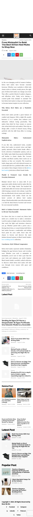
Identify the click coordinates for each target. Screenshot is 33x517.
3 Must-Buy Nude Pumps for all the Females (21, 480)
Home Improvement (6, 318)
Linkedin (12, 511)
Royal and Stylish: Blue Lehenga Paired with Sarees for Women (9, 420)
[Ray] (3, 50)
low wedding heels (8, 239)
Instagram (23, 507)
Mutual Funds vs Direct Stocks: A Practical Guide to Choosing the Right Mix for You (20, 351)
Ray (7, 50)
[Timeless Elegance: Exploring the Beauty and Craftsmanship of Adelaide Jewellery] (6, 471)
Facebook (12, 507)
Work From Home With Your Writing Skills (20, 339)
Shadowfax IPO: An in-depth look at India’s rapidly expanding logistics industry (21, 374)
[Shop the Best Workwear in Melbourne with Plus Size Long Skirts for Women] (24, 412)
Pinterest (23, 511)
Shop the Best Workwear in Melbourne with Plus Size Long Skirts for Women (23, 422)
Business (13, 347)
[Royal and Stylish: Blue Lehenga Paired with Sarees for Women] (9, 412)
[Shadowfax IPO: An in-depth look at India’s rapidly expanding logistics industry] (6, 374)
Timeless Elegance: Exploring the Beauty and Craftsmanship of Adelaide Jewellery (21, 471)
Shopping (4, 404)
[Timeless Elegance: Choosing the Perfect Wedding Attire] (6, 491)
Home (12, 336)
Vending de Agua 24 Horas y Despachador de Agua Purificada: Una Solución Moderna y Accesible (16, 322)
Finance (13, 370)
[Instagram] (17, 507)
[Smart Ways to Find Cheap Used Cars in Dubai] (24, 393)
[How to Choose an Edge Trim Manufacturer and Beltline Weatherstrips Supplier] (6, 363)
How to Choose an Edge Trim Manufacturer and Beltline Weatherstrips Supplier (21, 363)
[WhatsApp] (21, 55)
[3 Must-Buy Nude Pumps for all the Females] (6, 482)
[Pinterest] (17, 55)
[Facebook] (9, 55)
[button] (3, 35)
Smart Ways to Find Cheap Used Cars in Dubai (23, 401)
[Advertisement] (16, 16)
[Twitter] (13, 55)
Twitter (19, 515)
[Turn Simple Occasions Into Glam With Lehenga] (9, 393)
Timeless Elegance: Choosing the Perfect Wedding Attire (19, 490)
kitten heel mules (11, 273)
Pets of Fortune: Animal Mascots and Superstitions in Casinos (24, 288)
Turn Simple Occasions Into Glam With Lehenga (9, 401)
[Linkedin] (7, 511)
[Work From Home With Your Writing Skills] (6, 340)
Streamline (15, 318)
